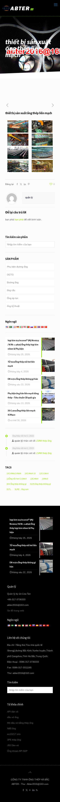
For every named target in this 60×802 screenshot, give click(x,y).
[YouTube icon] (30, 790)
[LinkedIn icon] (33, 790)
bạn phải (19, 219)
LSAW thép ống (44, 440)
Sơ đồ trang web (15, 610)
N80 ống (11, 728)
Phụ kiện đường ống (17, 266)
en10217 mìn (14, 734)
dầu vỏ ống (13, 717)
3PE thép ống (14, 739)
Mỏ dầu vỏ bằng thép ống (20, 723)
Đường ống (13, 282)
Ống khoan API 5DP (17, 751)
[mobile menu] (55, 5)
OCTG (10, 274)
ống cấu (11, 290)
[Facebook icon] (23, 790)
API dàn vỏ (12, 711)
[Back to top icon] (30, 772)
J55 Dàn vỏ (13, 745)
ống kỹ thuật (13, 306)
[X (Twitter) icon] (26, 790)
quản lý (29, 197)
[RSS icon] (37, 790)
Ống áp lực (12, 298)
